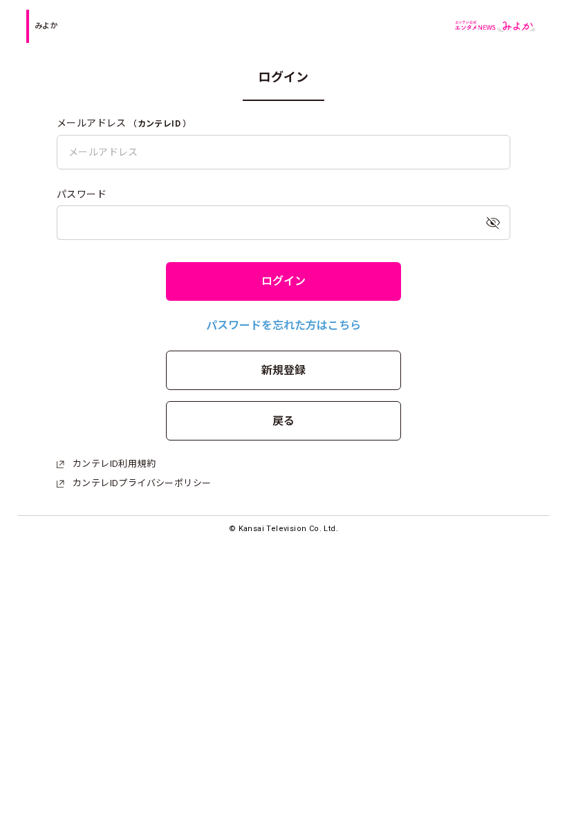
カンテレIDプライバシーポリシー (142, 483)
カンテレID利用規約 (114, 463)
